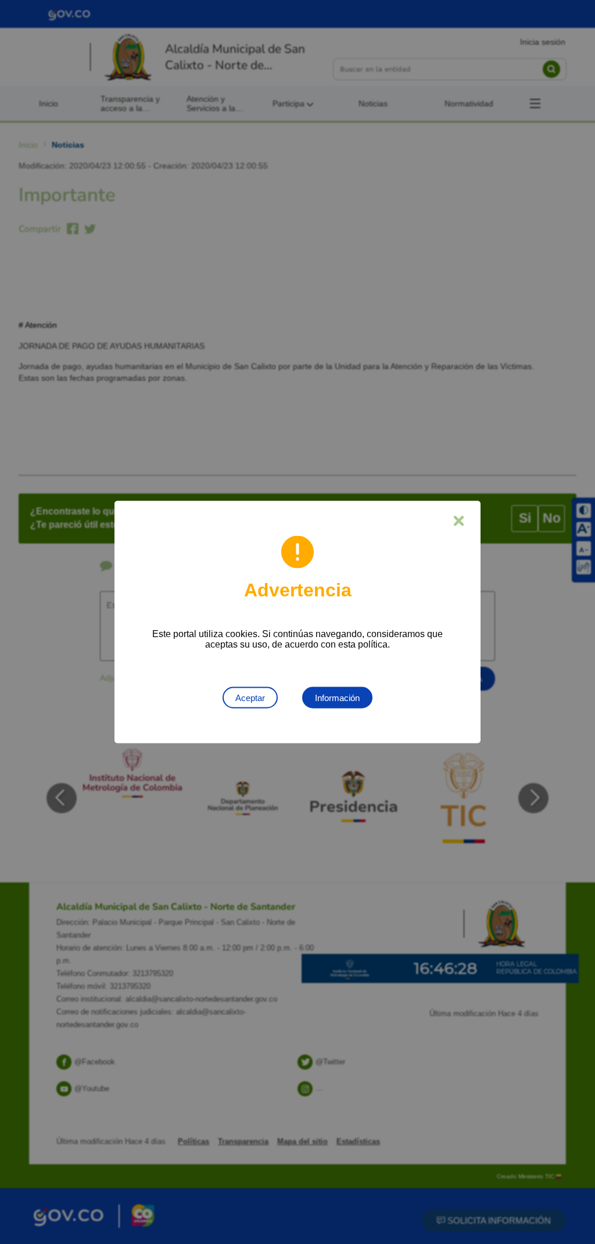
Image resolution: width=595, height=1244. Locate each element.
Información (337, 698)
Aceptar (250, 698)
